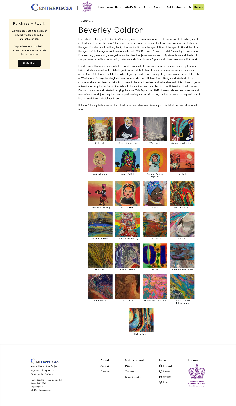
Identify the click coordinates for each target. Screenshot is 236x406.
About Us (112, 7)
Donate (198, 7)
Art (146, 7)
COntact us (29, 63)
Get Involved (174, 7)
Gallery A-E (86, 21)
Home (100, 7)
